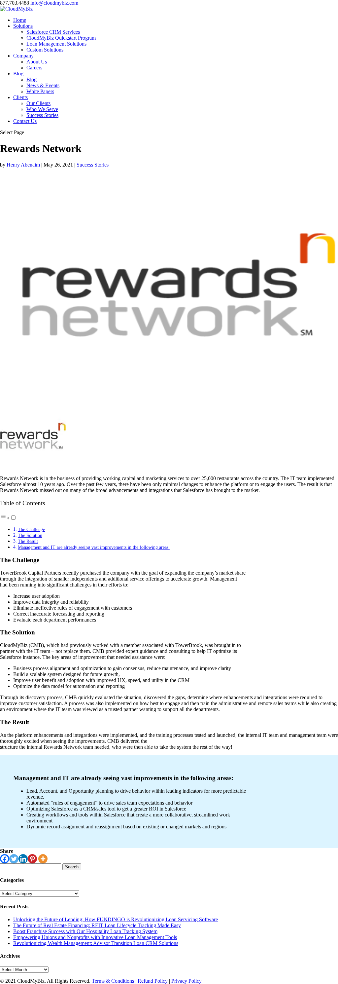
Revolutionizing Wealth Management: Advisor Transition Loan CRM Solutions (95, 943)
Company (23, 55)
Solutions (23, 26)
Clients (20, 97)
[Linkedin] (23, 858)
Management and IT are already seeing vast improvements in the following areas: (94, 547)
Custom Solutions (44, 50)
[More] (43, 858)
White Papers (40, 91)
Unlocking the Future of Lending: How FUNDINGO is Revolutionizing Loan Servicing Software (115, 919)
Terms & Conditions (113, 981)
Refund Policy (153, 981)
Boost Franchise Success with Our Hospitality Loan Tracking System (85, 931)
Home (19, 20)
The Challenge (31, 529)
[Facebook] (4, 858)
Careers (34, 67)
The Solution (30, 535)
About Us (36, 61)
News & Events (42, 85)
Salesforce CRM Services (53, 32)
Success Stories (42, 115)
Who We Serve (42, 109)
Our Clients (38, 103)
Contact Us (25, 121)
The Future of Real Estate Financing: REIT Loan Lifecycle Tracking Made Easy (97, 925)
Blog (18, 73)
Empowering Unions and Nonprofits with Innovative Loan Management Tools (95, 937)
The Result (28, 541)
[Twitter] (13, 858)
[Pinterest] (32, 858)
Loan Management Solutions (56, 44)
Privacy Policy (186, 981)
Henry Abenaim (23, 165)
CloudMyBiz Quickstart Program (61, 38)
